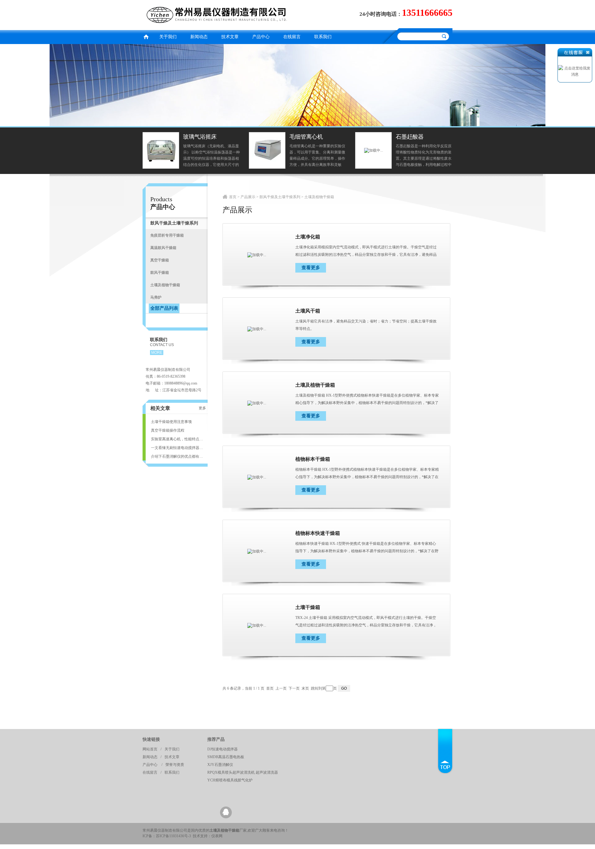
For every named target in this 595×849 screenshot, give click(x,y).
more (156, 352)
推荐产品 (216, 739)
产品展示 (247, 197)
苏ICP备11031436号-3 (173, 836)
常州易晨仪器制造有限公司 (218, 14)
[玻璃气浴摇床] (160, 150)
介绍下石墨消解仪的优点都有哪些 (177, 456)
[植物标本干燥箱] (256, 477)
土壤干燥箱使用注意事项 (171, 422)
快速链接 (151, 739)
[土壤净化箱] (256, 254)
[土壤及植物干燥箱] (256, 403)
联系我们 (323, 36)
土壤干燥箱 (307, 607)
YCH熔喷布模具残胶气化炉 (230, 780)
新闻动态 (199, 36)
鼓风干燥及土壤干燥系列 (279, 197)
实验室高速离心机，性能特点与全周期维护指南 (177, 439)
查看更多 (311, 267)
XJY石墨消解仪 (220, 764)
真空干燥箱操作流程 (167, 430)
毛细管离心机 (306, 137)
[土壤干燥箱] (256, 625)
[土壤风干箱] (256, 329)
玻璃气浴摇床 (200, 137)
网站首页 (150, 749)
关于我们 (168, 36)
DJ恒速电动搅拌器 (222, 749)
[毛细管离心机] (267, 150)
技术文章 (230, 36)
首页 (146, 36)
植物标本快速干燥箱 (317, 533)
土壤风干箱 (307, 310)
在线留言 (292, 36)
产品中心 (261, 36)
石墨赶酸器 (410, 137)
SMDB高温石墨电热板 (225, 757)
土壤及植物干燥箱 (315, 385)
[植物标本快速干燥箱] (256, 551)
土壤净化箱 (307, 236)
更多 (202, 408)
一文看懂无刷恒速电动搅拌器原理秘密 (177, 448)
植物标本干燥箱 (312, 459)
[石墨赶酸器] (373, 150)
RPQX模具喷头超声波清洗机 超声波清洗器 (242, 772)
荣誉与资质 (174, 764)
